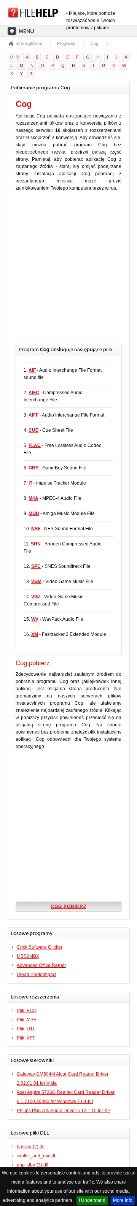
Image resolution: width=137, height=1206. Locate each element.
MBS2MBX (28, 956)
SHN (36, 544)
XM (34, 634)
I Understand (92, 1200)
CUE (33, 430)
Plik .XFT (26, 1038)
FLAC (35, 445)
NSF (35, 528)
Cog (94, 43)
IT (30, 483)
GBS (33, 468)
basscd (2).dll (31, 1146)
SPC (36, 566)
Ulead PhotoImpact (36, 974)
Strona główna (29, 43)
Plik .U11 (26, 1029)
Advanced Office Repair (41, 965)
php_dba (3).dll (32, 1165)
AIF (32, 370)
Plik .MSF (26, 1019)
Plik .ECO (27, 1010)
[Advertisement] (68, 271)
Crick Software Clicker (39, 947)
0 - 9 (14, 57)
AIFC (34, 392)
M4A (33, 498)
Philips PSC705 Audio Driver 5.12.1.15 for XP (63, 1110)
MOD (34, 513)
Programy (66, 43)
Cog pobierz (68, 906)
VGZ (35, 596)
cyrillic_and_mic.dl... (38, 1155)
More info (122, 1200)
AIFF (33, 415)
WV (34, 619)
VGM (36, 581)
